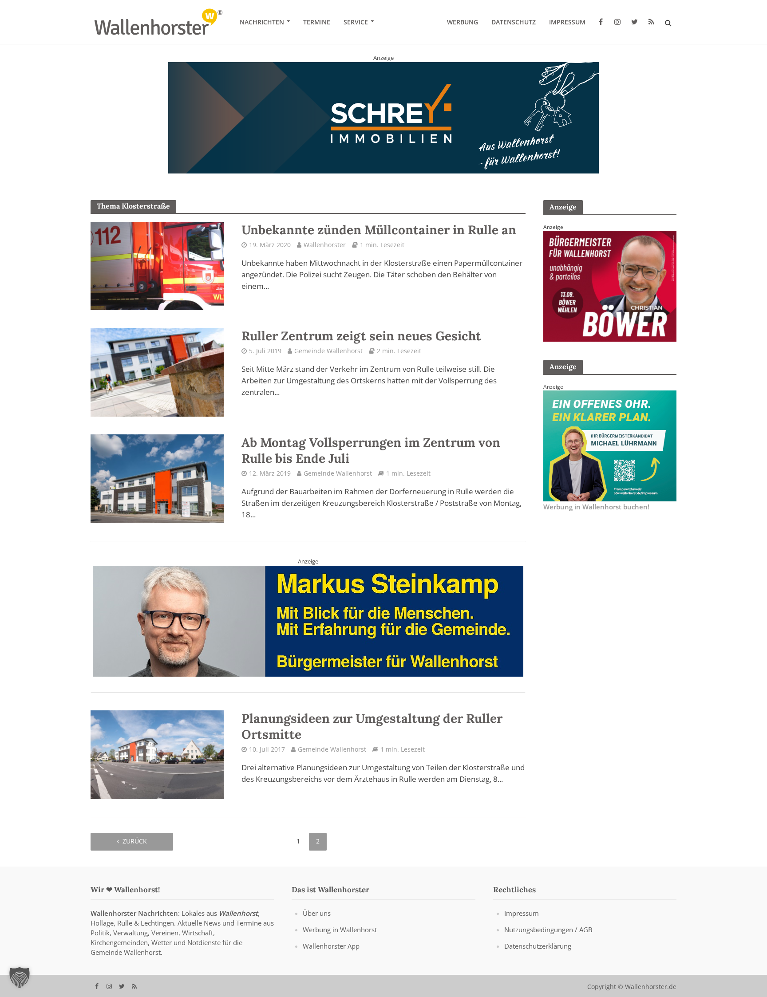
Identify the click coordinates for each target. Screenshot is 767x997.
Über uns (317, 913)
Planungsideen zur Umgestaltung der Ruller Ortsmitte (371, 727)
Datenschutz (513, 22)
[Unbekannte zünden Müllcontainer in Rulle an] (157, 265)
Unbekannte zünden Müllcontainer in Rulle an (378, 230)
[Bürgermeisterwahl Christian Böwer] (609, 285)
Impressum (567, 22)
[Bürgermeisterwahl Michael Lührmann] (609, 445)
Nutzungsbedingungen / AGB (548, 930)
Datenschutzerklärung (537, 946)
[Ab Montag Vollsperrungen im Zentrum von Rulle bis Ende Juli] (157, 478)
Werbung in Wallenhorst (340, 930)
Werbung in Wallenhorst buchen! (596, 506)
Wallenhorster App (331, 946)
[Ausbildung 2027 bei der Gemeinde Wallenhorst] (383, 117)
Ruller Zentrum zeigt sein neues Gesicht (361, 336)
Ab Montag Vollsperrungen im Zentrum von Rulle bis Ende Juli (370, 450)
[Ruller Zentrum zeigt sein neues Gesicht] (157, 372)
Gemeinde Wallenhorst (328, 351)
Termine (316, 22)
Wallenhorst (238, 913)
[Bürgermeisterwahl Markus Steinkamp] (308, 621)
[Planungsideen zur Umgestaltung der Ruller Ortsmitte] (157, 754)
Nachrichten (262, 22)
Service (356, 22)
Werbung (462, 22)
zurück (135, 841)
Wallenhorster (325, 244)
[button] (19, 977)
